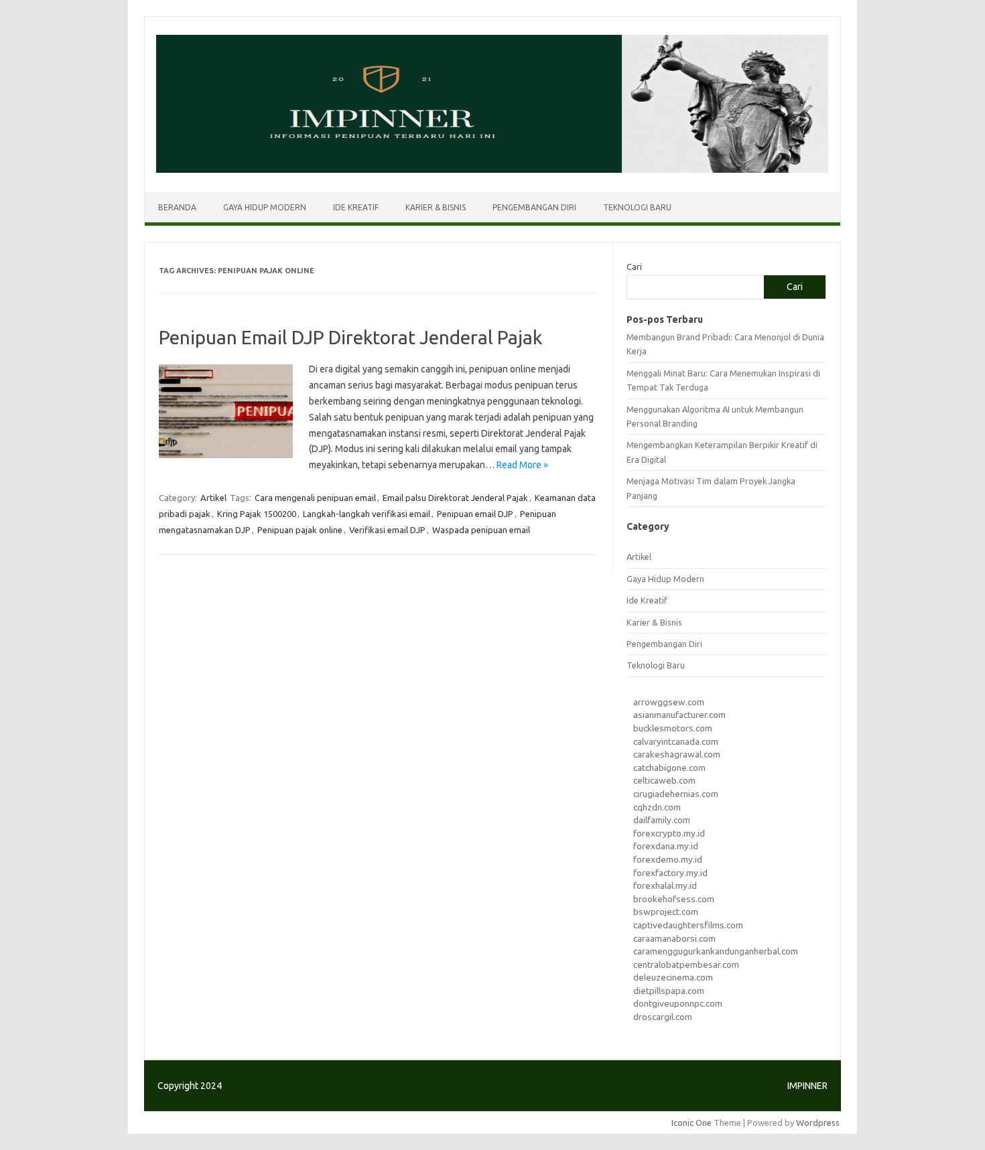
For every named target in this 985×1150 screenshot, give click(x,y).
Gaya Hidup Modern (264, 207)
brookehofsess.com (673, 898)
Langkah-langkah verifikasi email (366, 513)
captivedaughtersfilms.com (688, 925)
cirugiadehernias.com (675, 793)
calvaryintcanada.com (675, 741)
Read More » (522, 464)
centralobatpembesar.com (686, 964)
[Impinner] (492, 169)
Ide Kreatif (356, 207)
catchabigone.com (669, 767)
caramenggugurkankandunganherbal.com (715, 951)
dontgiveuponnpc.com (677, 1003)
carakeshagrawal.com (676, 754)
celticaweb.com (664, 780)
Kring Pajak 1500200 (256, 513)
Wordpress (818, 1122)
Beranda (177, 207)
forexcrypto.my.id (669, 833)
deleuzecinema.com (673, 977)
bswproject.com (665, 911)
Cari (634, 266)
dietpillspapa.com (668, 990)
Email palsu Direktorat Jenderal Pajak (455, 497)
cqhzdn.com (657, 807)
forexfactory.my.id (670, 872)
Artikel (213, 497)
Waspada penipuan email (481, 529)
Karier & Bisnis (435, 207)
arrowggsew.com (668, 702)
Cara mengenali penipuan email (315, 497)
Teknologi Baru (637, 207)
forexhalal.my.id (665, 885)
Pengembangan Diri (534, 207)
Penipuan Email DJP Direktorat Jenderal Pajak (350, 337)
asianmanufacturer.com (679, 714)
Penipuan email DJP (475, 513)
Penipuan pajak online (299, 529)
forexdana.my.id (665, 846)
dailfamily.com (661, 819)
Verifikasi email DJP (387, 529)
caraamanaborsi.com (674, 938)
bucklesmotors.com (672, 728)
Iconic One (691, 1122)
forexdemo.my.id (667, 859)
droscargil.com (662, 1016)
